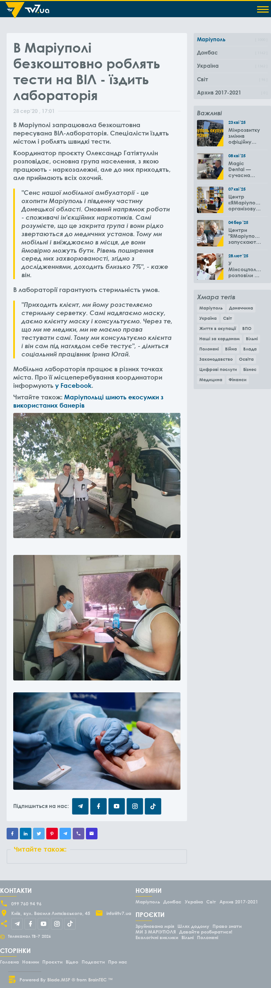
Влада (250, 348)
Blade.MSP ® (61, 979)
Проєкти (52, 962)
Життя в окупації (217, 328)
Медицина (210, 379)
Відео (72, 962)
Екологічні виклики (157, 937)
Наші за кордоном (219, 338)
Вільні (252, 338)
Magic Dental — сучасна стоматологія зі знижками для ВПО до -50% (244, 169)
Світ (227, 318)
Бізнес (249, 369)
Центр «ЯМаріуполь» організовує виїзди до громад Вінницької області (244, 202)
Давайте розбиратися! (205, 931)
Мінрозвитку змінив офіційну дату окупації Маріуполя (244, 136)
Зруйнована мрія (155, 926)
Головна (9, 962)
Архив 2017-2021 (238, 901)
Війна (231, 348)
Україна (208, 318)
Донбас (172, 901)
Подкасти (93, 962)
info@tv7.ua (118, 913)
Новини (30, 962)
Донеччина (241, 308)
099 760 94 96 (26, 903)
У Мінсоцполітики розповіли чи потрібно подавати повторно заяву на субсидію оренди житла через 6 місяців (244, 269)
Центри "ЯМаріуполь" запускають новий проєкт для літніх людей (244, 236)
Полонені (209, 348)
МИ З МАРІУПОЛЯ (156, 931)
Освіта (246, 359)
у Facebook (73, 385)
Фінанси (238, 379)
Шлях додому (193, 926)
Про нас (117, 962)
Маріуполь (211, 308)
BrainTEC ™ (100, 979)
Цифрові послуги (218, 369)
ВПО (247, 328)
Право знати (227, 926)
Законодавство (216, 359)
